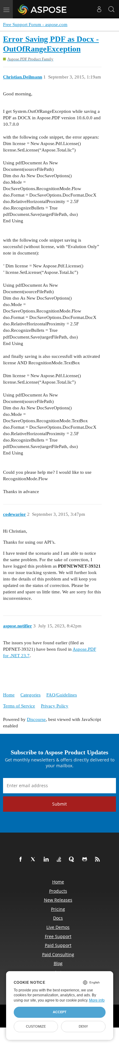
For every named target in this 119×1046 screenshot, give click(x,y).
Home (9, 694)
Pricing (58, 909)
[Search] (111, 9)
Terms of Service (19, 705)
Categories (30, 694)
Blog (58, 963)
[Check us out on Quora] (73, 860)
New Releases (58, 900)
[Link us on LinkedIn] (47, 860)
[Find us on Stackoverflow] (60, 860)
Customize (36, 1026)
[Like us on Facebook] (22, 860)
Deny (83, 1026)
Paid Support (58, 945)
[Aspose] (42, 9)
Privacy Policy (54, 705)
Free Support (58, 936)
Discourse (36, 719)
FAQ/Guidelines (61, 694)
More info (97, 1000)
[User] (99, 9)
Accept (60, 1012)
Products (58, 891)
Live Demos (58, 927)
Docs (58, 918)
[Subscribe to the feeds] (99, 860)
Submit (59, 804)
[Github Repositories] (86, 860)
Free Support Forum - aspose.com (35, 24)
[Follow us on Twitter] (34, 860)
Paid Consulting (58, 954)
